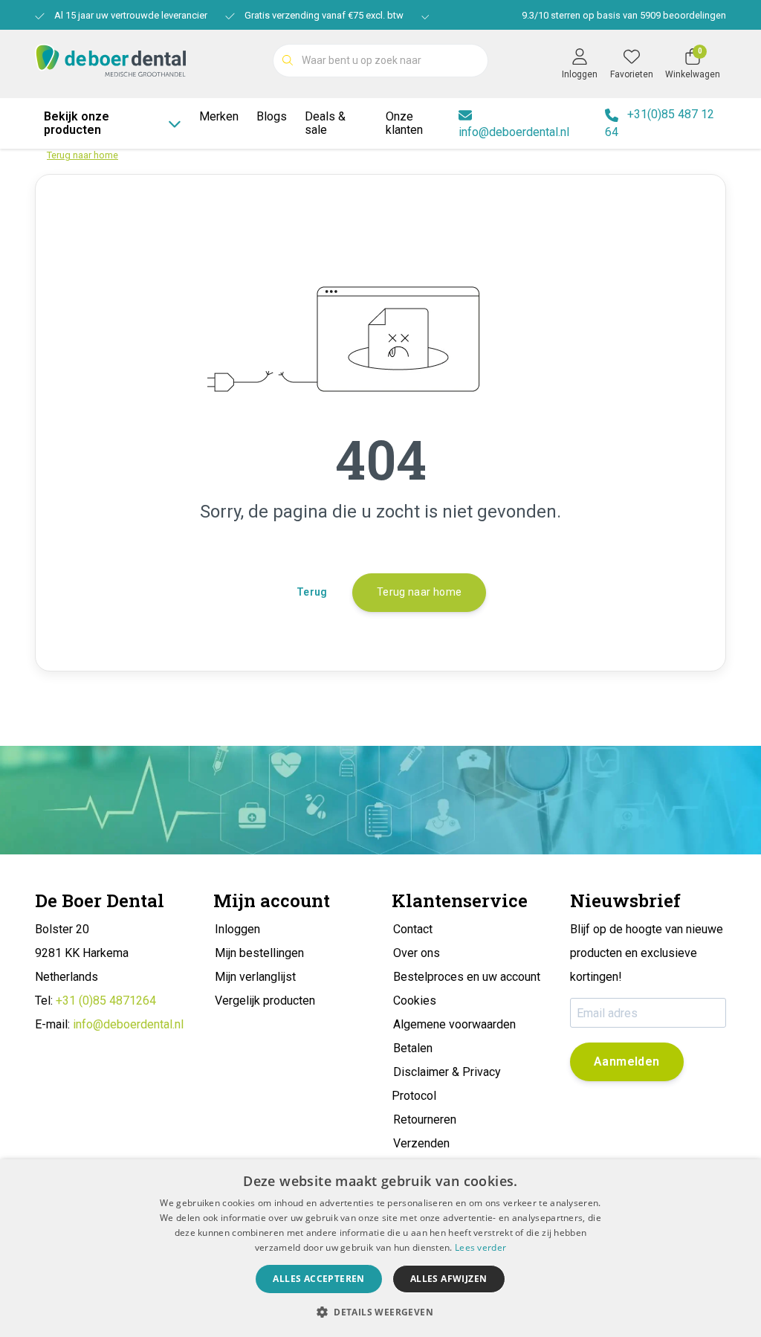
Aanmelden (627, 1061)
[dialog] (380, 1248)
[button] (380, 1311)
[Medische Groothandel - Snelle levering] (110, 59)
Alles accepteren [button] (318, 1278)
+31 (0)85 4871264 (106, 1000)
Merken (219, 116)
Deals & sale (325, 123)
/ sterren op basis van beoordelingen (624, 15)
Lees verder (480, 1247)
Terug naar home (419, 592)
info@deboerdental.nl (128, 1024)
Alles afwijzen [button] (449, 1278)
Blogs (271, 116)
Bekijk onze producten (76, 123)
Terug (312, 592)
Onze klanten (404, 123)
